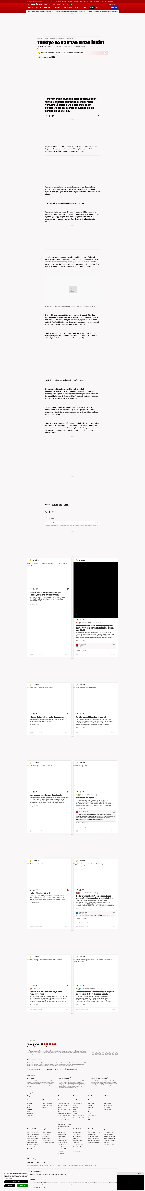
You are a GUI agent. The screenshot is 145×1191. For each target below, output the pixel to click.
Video (60, 1096)
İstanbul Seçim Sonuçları (64, 1113)
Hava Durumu (92, 1128)
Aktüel (74, 1105)
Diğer (89, 1118)
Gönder (97, 523)
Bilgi (89, 1120)
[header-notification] (101, 4)
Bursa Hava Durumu (93, 1138)
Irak (61, 504)
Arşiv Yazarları (107, 1109)
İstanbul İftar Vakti (62, 1140)
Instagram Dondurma (48, 1142)
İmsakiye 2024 (62, 1132)
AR (47, 1044)
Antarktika (30, 1113)
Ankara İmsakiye (62, 1136)
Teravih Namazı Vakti (32, 1149)
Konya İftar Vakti (62, 1145)
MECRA (76, 1)
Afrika (28, 1111)
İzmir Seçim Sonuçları (63, 1118)
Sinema (75, 1111)
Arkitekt (57, 1174)
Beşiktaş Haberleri (108, 1134)
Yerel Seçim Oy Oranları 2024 (64, 1110)
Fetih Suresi (76, 1142)
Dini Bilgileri (77, 1128)
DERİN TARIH (97, 1)
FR (50, 1044)
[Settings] (97, 7)
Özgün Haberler (46, 1132)
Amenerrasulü (76, 1136)
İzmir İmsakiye (61, 1138)
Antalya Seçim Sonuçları (64, 1124)
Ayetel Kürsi (76, 1138)
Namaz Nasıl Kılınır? (78, 1145)
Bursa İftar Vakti (62, 1147)
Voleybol (90, 1107)
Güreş (89, 1113)
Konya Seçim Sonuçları (64, 1126)
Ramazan (61, 1128)
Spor (89, 1099)
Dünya (46, 38)
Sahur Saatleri (61, 1153)
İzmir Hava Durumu (93, 1136)
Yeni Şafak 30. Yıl (77, 1103)
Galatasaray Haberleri (109, 1136)
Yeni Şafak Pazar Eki (78, 1118)
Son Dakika (91, 1096)
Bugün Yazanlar (108, 1103)
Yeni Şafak (40, 46)
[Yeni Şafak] (36, 4)
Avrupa (29, 1105)
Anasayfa (39, 38)
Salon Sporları (92, 1115)
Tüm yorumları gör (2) (83, 827)
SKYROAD (70, 1)
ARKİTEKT (104, 1)
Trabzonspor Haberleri (110, 1140)
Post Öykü (63, 1174)
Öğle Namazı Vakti (32, 1140)
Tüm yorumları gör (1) (83, 922)
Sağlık (74, 1109)
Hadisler (75, 1149)
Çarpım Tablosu (46, 1138)
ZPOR (91, 1)
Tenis (89, 1109)
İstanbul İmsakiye (62, 1134)
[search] (96, 4)
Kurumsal (30, 1162)
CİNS (81, 1)
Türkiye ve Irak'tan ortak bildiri (65, 38)
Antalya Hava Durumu (94, 1140)
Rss (44, 1162)
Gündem (45, 1096)
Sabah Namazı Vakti (32, 1138)
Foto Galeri (76, 1096)
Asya (28, 1107)
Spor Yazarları (107, 1107)
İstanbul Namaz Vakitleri (33, 1132)
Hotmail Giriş (45, 1136)
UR (55, 1044)
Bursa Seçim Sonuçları (64, 1122)
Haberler (106, 1096)
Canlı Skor (106, 1142)
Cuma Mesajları (77, 1132)
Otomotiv (44, 1107)
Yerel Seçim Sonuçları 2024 (63, 1106)
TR (41, 1044)
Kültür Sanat (76, 1107)
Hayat (75, 1099)
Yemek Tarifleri (46, 1134)
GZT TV (52, 1)
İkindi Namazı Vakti (32, 1142)
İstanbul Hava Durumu (94, 1132)
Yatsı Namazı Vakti (32, 1147)
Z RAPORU (110, 1)
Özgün (44, 1128)
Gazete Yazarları (108, 1105)
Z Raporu (32, 1174)
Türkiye (55, 504)
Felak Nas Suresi (77, 1140)
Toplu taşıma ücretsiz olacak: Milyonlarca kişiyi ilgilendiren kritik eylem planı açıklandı (87, 11)
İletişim (38, 1162)
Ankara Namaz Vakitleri (33, 1134)
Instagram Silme (46, 1140)
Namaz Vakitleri (32, 1128)
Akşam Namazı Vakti (32, 1145)
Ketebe (39, 1174)
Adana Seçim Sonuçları (64, 1120)
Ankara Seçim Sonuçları (64, 1115)
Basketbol (91, 1103)
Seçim (60, 1099)
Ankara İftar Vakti (62, 1142)
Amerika (29, 1109)
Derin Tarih (45, 1174)
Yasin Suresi (76, 1134)
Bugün (29, 1096)
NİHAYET (86, 1)
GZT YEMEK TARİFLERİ (61, 1)
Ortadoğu (52, 38)
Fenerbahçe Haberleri (109, 1138)
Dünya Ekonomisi (47, 1105)
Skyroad (51, 1174)
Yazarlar (106, 1099)
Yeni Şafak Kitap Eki (78, 1115)
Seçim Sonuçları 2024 (63, 1103)
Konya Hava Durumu (93, 1142)
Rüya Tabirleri (76, 1151)
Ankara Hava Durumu (93, 1134)
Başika (66, 504)
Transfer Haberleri (108, 1132)
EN (44, 1044)
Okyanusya (30, 1115)
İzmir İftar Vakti (62, 1149)
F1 (88, 1111)
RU (52, 1044)
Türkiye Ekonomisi (47, 1103)
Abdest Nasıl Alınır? (78, 1147)
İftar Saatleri (61, 1151)
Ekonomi (45, 1099)
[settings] (105, 4)
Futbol (90, 1105)
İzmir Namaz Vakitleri (32, 1136)
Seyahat (75, 1113)
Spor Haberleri (108, 1128)
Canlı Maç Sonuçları (109, 1145)
